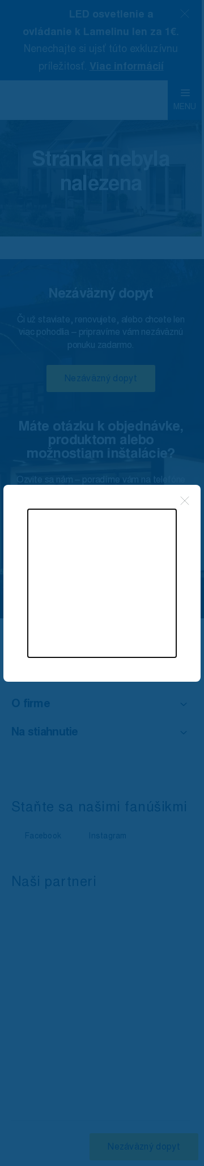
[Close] (185, 501)
